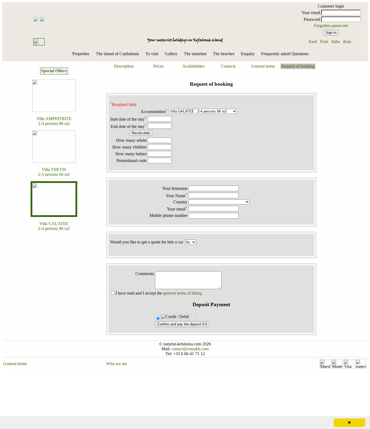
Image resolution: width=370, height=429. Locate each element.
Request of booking (298, 66)
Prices (158, 66)
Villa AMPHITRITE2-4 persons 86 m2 (54, 121)
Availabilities (193, 66)
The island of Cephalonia (117, 53)
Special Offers (54, 70)
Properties (80, 53)
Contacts (228, 66)
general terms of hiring (182, 293)
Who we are (116, 363)
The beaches (223, 53)
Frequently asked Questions (285, 53)
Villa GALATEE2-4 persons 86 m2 (54, 226)
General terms (263, 66)
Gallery (171, 53)
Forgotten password (331, 25)
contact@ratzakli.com (190, 349)
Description (124, 66)
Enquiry (248, 53)
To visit (151, 53)
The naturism (195, 53)
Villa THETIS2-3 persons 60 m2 (54, 172)
